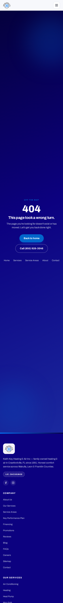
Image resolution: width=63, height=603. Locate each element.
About (45, 260)
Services (17, 260)
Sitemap (7, 561)
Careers (7, 555)
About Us (7, 499)
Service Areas (32, 260)
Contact (55, 260)
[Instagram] (13, 483)
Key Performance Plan (13, 518)
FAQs (6, 549)
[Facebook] (6, 483)
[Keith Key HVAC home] (6, 5)
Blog (5, 543)
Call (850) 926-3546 (31, 248)
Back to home (31, 238)
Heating (7, 590)
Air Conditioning (10, 584)
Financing (8, 524)
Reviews (7, 536)
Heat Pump (8, 596)
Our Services (9, 506)
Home (7, 260)
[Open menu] (56, 5)
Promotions (8, 530)
